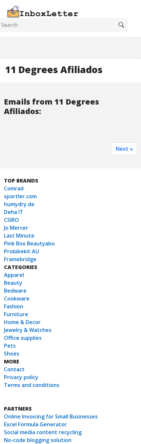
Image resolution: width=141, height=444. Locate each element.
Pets (10, 345)
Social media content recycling (43, 432)
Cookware (17, 298)
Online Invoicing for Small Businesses (51, 416)
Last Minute (19, 235)
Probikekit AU (21, 251)
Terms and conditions (31, 385)
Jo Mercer (16, 227)
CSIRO (11, 219)
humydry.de (19, 204)
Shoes (11, 353)
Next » (124, 148)
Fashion (13, 306)
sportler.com (20, 196)
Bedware (15, 290)
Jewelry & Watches (27, 330)
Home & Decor (22, 322)
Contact (14, 369)
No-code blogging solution (37, 440)
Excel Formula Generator (35, 424)
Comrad (14, 188)
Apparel (14, 275)
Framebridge (20, 259)
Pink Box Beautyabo (29, 243)
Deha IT (13, 212)
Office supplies (23, 337)
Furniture (16, 314)
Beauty (13, 282)
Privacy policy (21, 377)
